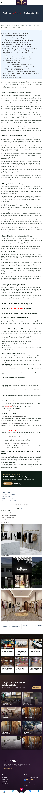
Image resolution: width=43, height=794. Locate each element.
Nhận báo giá (17, 483)
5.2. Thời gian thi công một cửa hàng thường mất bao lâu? (20, 66)
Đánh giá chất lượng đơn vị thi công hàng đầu (16, 33)
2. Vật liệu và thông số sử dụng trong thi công (16, 56)
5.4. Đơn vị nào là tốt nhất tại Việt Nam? (15, 69)
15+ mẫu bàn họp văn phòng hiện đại (10, 500)
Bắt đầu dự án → (36, 687)
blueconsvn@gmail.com (29, 782)
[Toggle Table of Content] (39, 31)
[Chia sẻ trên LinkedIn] (26, 505)
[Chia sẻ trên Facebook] (18, 505)
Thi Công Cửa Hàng (16, 309)
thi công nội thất (8, 406)
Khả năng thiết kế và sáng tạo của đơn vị (14, 42)
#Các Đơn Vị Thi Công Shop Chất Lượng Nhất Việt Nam (19, 49)
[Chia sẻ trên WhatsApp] (16, 505)
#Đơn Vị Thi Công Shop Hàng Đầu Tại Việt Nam (16, 44)
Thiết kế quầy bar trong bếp (8, 498)
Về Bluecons (4, 777)
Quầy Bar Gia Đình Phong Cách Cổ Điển (11, 626)
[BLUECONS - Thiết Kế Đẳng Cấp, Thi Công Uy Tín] (21, 2)
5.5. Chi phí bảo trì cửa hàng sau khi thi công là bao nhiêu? (20, 71)
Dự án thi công (5, 779)
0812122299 (25, 780)
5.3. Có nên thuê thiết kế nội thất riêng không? (17, 68)
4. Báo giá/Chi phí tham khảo (11, 60)
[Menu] (1, 2)
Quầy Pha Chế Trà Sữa (7, 496)
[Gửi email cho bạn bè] (22, 505)
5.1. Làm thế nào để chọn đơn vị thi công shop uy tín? (18, 64)
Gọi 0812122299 (8, 483)
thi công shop (29, 25)
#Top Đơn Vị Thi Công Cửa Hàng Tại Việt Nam (16, 46)
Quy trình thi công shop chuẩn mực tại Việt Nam (17, 40)
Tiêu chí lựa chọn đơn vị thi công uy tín (14, 35)
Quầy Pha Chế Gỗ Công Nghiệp (8, 494)
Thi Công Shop (17, 13)
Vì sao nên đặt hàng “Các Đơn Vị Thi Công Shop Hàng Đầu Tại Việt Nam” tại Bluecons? (21, 74)
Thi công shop (23, 508)
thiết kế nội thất (12, 430)
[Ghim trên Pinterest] (24, 505)
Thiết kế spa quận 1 (6, 492)
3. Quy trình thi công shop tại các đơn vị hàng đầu (17, 58)
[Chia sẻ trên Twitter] (20, 505)
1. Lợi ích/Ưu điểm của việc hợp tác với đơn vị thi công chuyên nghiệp (21, 54)
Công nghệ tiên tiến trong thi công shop (14, 38)
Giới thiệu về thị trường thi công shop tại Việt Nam (17, 51)
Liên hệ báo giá (5, 783)
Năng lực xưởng (5, 781)
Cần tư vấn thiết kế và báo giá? (11, 77)
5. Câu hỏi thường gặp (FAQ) (11, 62)
